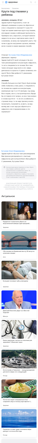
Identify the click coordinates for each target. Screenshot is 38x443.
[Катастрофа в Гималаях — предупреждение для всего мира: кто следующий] (19, 364)
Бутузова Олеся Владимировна (20, 55)
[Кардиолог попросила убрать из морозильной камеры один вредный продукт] (19, 215)
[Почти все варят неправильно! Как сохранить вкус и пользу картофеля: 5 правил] (19, 393)
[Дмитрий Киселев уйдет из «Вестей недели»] (19, 304)
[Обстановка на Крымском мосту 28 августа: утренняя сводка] (19, 245)
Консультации (5, 8)
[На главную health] (12, 2)
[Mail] (6, 2)
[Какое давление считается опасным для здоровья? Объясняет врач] (19, 334)
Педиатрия (15, 8)
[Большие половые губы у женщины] (19, 275)
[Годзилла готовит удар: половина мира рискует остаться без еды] (19, 423)
